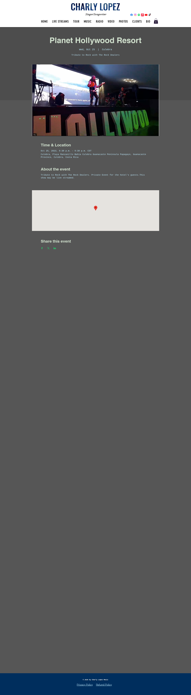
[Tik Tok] (149, 14)
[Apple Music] (142, 14)
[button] (156, 21)
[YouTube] (146, 14)
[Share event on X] (48, 248)
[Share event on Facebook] (42, 248)
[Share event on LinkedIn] (55, 248)
